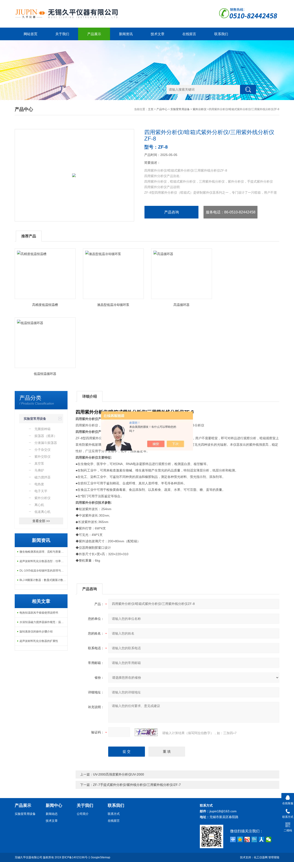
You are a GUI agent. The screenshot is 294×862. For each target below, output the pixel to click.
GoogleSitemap (100, 857)
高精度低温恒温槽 (45, 305)
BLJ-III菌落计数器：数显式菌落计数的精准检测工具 (43, 580)
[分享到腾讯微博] (254, 839)
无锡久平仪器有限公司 (28, 857)
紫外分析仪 (199, 109)
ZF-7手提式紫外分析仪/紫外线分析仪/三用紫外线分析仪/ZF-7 (137, 785)
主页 (150, 109)
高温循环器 (181, 305)
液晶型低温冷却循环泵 (113, 305)
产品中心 (161, 109)
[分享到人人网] (261, 839)
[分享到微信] (268, 839)
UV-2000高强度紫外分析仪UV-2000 (118, 774)
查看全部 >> (41, 521)
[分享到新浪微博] (247, 839)
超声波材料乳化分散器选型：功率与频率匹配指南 (43, 561)
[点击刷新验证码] (146, 732)
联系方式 (114, 814)
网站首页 (30, 34)
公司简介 (83, 814)
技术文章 (157, 34)
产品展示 (94, 34)
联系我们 (221, 34)
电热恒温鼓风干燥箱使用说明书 (39, 612)
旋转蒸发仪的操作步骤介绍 (36, 631)
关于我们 (62, 34)
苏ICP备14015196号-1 (76, 857)
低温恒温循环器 (45, 374)
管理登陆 (273, 857)
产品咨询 (171, 212)
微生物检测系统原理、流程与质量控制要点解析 (43, 551)
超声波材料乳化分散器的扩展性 (39, 641)
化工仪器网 (261, 857)
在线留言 (189, 34)
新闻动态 (52, 814)
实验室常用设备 (180, 109)
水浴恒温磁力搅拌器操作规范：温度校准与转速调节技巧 (43, 622)
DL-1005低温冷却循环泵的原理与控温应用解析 (43, 570)
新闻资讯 (126, 34)
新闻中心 (54, 805)
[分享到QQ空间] (240, 839)
